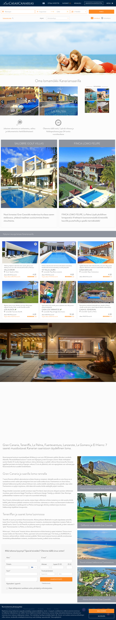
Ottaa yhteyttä (53, 3)
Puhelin (8, 564)
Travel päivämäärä (47, 571)
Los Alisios (9, 309)
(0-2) (69, 564)
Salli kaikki (101, 611)
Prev (2, 102)
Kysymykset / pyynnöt (13, 583)
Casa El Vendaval (87, 309)
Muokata (101, 616)
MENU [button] (109, 3)
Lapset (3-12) (57, 564)
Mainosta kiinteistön (94, 3)
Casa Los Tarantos (51, 309)
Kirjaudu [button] (77, 3)
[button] (43, 3)
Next (75, 102)
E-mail (44, 558)
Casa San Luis (85, 270)
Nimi (8, 558)
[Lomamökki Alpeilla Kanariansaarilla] (58, 48)
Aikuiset (44, 564)
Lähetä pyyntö (56, 579)
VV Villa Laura (48, 270)
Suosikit (66, 3)
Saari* (8, 571)
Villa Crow (9, 270)
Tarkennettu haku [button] (7, 18)
